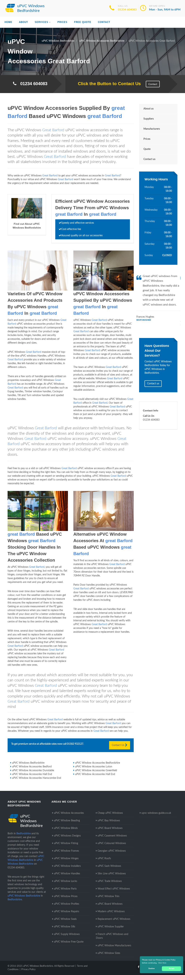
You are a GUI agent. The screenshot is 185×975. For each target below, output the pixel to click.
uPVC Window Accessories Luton (93, 766)
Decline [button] (152, 968)
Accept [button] (171, 968)
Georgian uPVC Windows (112, 851)
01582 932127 (75, 744)
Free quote (82, 22)
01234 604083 (127, 9)
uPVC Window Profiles (66, 904)
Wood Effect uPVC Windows (114, 889)
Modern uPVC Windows (111, 911)
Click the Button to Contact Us (107, 83)
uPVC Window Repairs (66, 911)
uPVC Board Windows (110, 828)
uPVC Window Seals (65, 919)
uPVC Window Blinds (66, 828)
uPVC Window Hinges (66, 858)
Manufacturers (151, 129)
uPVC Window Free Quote (68, 942)
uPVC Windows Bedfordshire (28, 763)
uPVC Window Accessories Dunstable (33, 770)
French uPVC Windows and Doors (112, 936)
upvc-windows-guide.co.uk (156, 813)
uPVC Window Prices (66, 896)
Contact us (149, 159)
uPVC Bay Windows (109, 820)
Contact (104, 22)
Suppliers (148, 119)
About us (148, 108)
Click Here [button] (162, 963)
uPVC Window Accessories (69, 813)
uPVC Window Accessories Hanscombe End (36, 778)
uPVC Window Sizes (109, 953)
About (23, 22)
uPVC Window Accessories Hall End (32, 774)
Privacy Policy (28, 969)
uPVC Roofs (104, 858)
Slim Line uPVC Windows (112, 873)
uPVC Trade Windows (110, 881)
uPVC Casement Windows (112, 836)
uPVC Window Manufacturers (114, 945)
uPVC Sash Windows (109, 866)
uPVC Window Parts (65, 889)
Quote (146, 149)
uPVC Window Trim (108, 896)
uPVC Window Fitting (66, 843)
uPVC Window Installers (67, 866)
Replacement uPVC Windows (114, 919)
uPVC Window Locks (65, 881)
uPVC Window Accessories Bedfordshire (97, 763)
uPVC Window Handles (67, 873)
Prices (62, 22)
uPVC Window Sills (64, 926)
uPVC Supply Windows (67, 934)
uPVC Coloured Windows (112, 843)
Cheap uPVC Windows (110, 813)
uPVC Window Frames (66, 851)
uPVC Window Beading (67, 820)
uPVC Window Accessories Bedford (32, 766)
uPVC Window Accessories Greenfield (96, 770)
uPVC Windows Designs (67, 836)
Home (8, 22)
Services (41, 22)
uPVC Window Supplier (111, 926)
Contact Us (118, 745)
